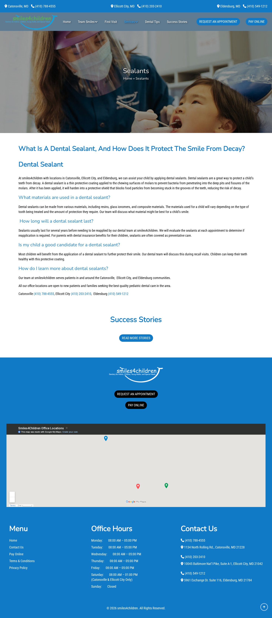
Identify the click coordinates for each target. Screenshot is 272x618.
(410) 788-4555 (44, 294)
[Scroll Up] (264, 610)
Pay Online (257, 21)
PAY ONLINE (136, 405)
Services (129, 22)
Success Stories (177, 22)
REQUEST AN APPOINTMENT (136, 394)
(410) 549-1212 (118, 294)
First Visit (111, 22)
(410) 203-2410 (81, 294)
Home (67, 22)
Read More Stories (136, 338)
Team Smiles (86, 22)
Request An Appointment (218, 21)
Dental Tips (152, 22)
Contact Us (16, 547)
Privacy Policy (18, 568)
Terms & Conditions (22, 561)
